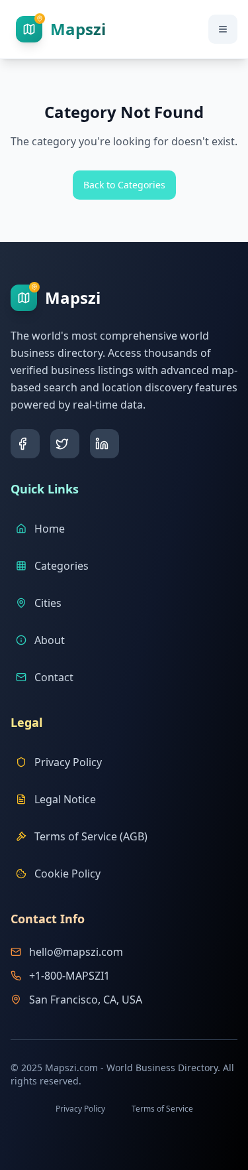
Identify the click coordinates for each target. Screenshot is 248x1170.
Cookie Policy (67, 873)
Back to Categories (124, 184)
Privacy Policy (68, 762)
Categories (61, 565)
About (49, 640)
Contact (53, 677)
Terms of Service (162, 1108)
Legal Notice (65, 799)
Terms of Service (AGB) (90, 836)
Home (49, 528)
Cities (48, 603)
